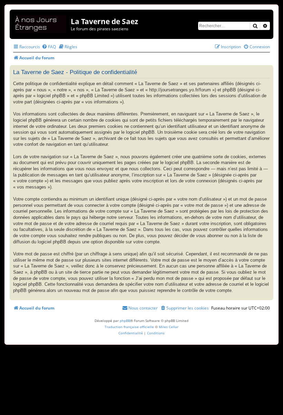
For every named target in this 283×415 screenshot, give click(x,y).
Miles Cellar (168, 326)
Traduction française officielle (129, 326)
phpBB (125, 320)
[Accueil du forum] (41, 22)
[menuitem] (49, 46)
